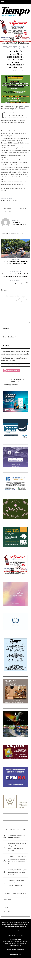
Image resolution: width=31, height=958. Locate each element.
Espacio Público (7, 46)
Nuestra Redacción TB (17, 71)
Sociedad (13, 48)
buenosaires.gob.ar (15, 945)
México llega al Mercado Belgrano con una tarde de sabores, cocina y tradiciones (17, 872)
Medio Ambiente (23, 46)
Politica (8, 48)
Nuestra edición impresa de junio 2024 (15, 281)
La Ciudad (15, 46)
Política (22, 201)
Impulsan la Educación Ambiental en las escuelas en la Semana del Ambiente (15, 273)
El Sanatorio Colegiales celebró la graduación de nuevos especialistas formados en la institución (17, 882)
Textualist (21, 949)
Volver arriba (14, 954)
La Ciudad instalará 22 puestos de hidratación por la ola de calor (15, 262)
